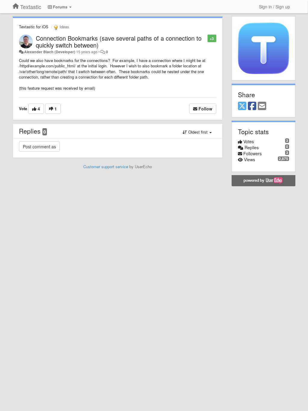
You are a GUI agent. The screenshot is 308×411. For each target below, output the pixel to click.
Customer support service (105, 166)
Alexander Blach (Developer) (49, 51)
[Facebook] (252, 106)
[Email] (262, 106)
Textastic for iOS (33, 26)
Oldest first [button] (198, 132)
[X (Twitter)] (242, 106)
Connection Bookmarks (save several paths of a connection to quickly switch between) (119, 41)
